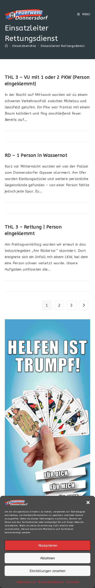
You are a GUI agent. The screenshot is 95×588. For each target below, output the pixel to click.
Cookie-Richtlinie (26, 581)
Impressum (72, 581)
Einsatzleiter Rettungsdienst (63, 46)
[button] (88, 502)
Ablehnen (47, 558)
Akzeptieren (47, 545)
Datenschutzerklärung (51, 581)
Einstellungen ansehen (47, 571)
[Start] (6, 46)
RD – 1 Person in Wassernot (36, 155)
